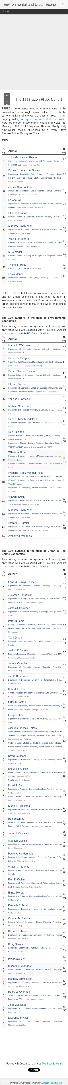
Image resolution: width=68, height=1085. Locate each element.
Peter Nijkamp (16, 621)
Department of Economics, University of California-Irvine (31, 680)
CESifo (11, 780)
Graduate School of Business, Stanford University (30, 216)
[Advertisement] (34, 52)
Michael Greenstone (20, 406)
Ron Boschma (16, 818)
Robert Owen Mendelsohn (23, 419)
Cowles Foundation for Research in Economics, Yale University (32, 693)
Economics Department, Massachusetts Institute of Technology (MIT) (35, 654)
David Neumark (17, 756)
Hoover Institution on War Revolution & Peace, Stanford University (35, 772)
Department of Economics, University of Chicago (27, 410)
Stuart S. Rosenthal (19, 805)
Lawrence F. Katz (18, 1017)
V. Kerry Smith (16, 497)
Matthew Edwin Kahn (20, 226)
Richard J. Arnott (17, 931)
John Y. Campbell (18, 663)
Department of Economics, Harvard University (29, 349)
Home (5, 11)
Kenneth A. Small (18, 905)
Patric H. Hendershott (20, 853)
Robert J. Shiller (17, 689)
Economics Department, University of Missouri (26, 463)
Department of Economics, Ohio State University (27, 718)
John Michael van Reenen (23, 157)
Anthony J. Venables (20, 536)
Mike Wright (15, 252)
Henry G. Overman (19, 991)
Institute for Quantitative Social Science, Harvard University (34, 190)
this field (51, 329)
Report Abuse (56, 1082)
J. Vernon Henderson (20, 595)
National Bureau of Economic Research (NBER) (29, 435)
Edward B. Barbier (18, 523)
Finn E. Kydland (17, 879)
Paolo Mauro (15, 274)
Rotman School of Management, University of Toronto (31, 870)
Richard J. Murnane (19, 966)
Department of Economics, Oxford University (27, 487)
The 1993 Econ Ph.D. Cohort (38, 99)
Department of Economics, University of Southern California (32, 229)
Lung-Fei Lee (16, 715)
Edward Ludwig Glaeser (22, 582)
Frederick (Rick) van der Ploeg (25, 472)
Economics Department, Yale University (24, 422)
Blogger (45, 1082)
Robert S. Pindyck (18, 358)
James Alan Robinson (20, 187)
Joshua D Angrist (18, 650)
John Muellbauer (17, 1004)
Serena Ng (14, 200)
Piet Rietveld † (16, 958)
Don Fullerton (16, 432)
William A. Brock (17, 452)
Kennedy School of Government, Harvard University (29, 375)
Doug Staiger (15, 944)
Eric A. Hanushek (18, 768)
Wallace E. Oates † (19, 399)
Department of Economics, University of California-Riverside (35, 935)
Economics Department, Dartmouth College (27, 948)
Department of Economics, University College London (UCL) (31, 844)
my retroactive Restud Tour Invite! (45, 119)
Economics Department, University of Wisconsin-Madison (30, 456)
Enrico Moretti (16, 892)
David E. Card (16, 785)
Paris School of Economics (18, 268)
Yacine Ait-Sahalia (18, 238)
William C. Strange (18, 866)
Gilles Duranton (17, 702)
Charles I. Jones (17, 213)
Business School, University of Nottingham (26, 255)
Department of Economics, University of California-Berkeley (31, 789)
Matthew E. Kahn (52, 1063)
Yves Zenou (15, 637)
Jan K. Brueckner (18, 676)
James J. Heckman (19, 608)
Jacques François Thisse (22, 728)
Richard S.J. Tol (17, 384)
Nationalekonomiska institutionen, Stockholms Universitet (30, 641)
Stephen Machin (17, 840)
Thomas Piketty (17, 264)
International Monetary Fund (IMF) (23, 277)
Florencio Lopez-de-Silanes (24, 170)
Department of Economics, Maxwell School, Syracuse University (35, 809)
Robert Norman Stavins (21, 371)
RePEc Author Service (36, 333)
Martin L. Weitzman (19, 345)
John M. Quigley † (18, 833)
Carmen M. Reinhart (20, 918)
